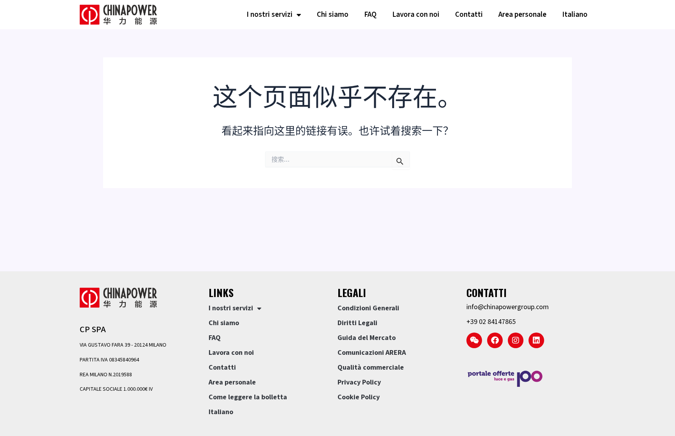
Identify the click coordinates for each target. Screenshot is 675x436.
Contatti (469, 14)
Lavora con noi (415, 14)
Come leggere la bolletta (248, 397)
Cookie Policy (359, 397)
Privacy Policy (359, 382)
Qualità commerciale (371, 367)
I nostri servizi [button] (269, 14)
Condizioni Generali (368, 308)
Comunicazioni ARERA (372, 353)
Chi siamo (332, 14)
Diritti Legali (357, 323)
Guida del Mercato (367, 338)
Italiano (575, 14)
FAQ (370, 14)
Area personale (522, 14)
